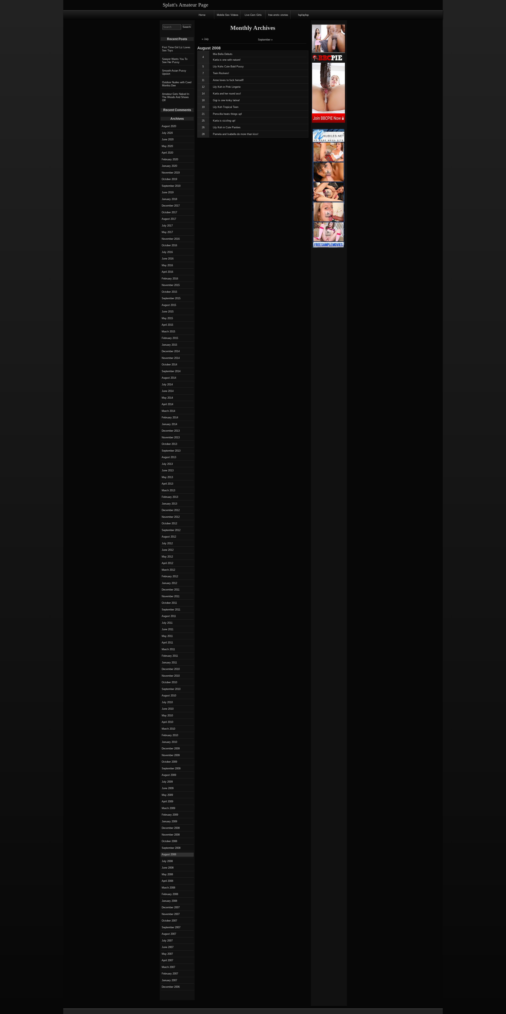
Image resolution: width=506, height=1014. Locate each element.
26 (203, 127)
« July (205, 39)
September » (265, 39)
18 (203, 100)
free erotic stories (278, 15)
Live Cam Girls (253, 15)
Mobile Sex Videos (227, 15)
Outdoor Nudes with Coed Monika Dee (176, 84)
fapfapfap (303, 15)
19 (203, 107)
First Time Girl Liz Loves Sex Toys (176, 49)
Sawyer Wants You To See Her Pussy (174, 61)
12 (203, 86)
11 (203, 80)
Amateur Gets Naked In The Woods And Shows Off (175, 97)
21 (203, 113)
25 (203, 120)
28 (203, 134)
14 (203, 93)
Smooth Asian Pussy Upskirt (174, 72)
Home (202, 15)
